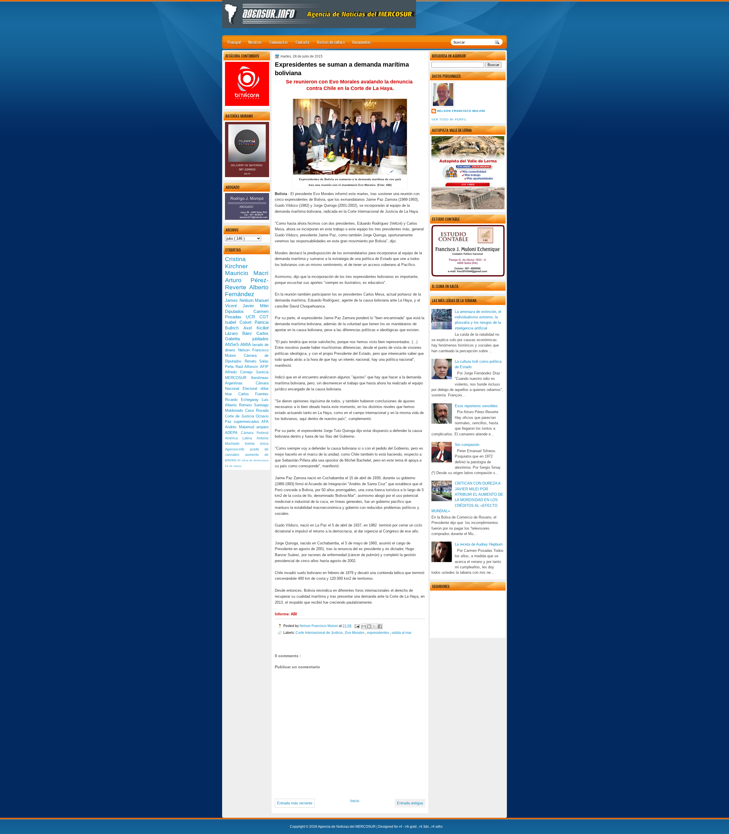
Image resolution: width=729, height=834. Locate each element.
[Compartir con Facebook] (380, 626)
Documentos (361, 42)
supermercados (247, 421)
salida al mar (401, 632)
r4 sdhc (437, 827)
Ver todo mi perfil (449, 119)
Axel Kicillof (256, 327)
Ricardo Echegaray (243, 399)
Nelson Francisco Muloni (461, 110)
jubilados (260, 338)
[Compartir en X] (374, 626)
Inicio (354, 801)
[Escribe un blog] (369, 626)
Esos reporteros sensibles (476, 406)
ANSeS (232, 344)
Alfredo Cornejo (240, 372)
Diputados (239, 311)
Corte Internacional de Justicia (319, 632)
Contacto (302, 42)
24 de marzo (233, 466)
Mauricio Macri (247, 273)
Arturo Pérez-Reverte (247, 283)
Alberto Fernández (247, 291)
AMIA (246, 344)
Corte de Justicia (240, 416)
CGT (264, 316)
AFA (265, 421)
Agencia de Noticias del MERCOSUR (347, 827)
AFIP (264, 366)
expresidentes (378, 632)
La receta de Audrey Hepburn (479, 544)
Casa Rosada (257, 410)
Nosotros (255, 42)
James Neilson (240, 300)
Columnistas (278, 42)
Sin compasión (467, 444)
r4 (401, 827)
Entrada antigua (410, 803)
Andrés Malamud (240, 427)
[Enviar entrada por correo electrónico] (356, 626)
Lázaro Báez (240, 333)
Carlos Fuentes (253, 394)
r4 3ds (424, 827)
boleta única (257, 443)
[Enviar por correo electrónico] (363, 626)
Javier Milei (256, 305)
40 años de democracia (253, 460)
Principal (234, 42)
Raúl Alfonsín (248, 366)
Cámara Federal (255, 433)
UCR (252, 316)
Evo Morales (355, 632)
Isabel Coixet (240, 322)
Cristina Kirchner (236, 262)
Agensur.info (237, 449)
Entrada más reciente (294, 803)
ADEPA (233, 433)
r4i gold (411, 827)
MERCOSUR (238, 378)
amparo (262, 427)
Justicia (262, 372)
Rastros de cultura (331, 42)
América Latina (241, 438)
